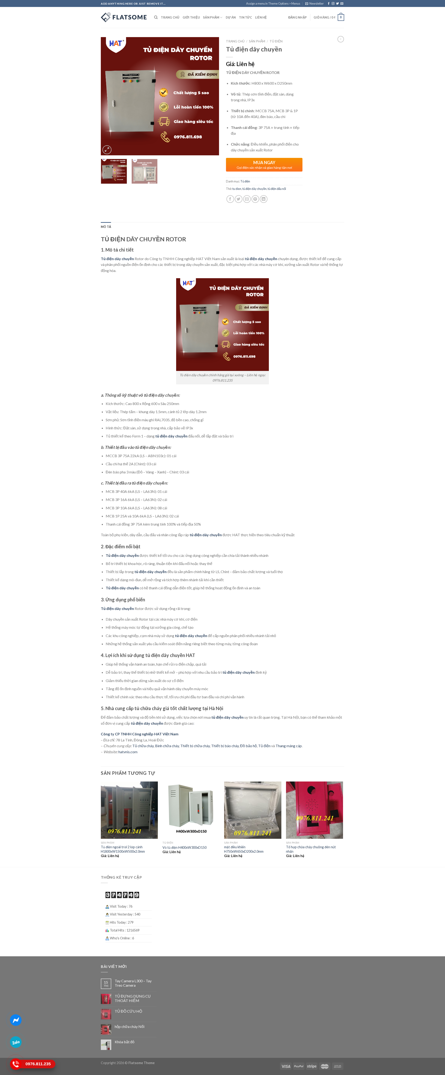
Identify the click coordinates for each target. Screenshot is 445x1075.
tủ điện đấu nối (277, 189)
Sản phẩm (211, 17)
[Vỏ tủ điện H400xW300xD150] (191, 810)
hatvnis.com (127, 752)
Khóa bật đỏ (124, 1042)
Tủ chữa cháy (143, 745)
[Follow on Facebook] (328, 3)
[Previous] (109, 96)
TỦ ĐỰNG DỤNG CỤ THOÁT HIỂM (133, 998)
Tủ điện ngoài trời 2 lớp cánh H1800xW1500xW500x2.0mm (123, 849)
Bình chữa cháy (167, 745)
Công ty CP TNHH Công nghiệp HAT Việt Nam (139, 734)
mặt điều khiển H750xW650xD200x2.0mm (244, 849)
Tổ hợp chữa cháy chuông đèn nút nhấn (311, 849)
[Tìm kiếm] (156, 17)
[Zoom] (106, 149)
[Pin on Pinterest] (255, 199)
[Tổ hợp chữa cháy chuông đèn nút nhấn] (314, 810)
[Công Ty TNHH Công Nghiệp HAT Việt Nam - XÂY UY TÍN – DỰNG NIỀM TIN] (124, 17)
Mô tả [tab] (106, 227)
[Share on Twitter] (238, 199)
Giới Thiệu (191, 17)
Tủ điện (276, 41)
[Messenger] (15, 1019)
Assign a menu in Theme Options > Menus (273, 3)
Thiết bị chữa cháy (195, 745)
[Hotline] (15, 1064)
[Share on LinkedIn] (263, 199)
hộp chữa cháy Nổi (129, 1026)
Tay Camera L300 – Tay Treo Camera (133, 983)
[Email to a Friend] (247, 199)
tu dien (236, 189)
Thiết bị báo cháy (225, 745)
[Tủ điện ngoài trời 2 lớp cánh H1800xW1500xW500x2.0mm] (129, 810)
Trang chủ (170, 17)
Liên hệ (261, 17)
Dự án (231, 17)
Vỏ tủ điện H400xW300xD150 (184, 847)
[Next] (211, 96)
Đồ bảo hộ (248, 745)
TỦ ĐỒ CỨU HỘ (128, 1011)
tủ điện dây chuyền (254, 189)
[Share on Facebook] (230, 199)
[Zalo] (15, 1042)
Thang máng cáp (289, 745)
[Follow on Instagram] (333, 3)
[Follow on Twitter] (337, 3)
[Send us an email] (341, 3)
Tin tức (245, 17)
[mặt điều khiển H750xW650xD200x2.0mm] (252, 810)
